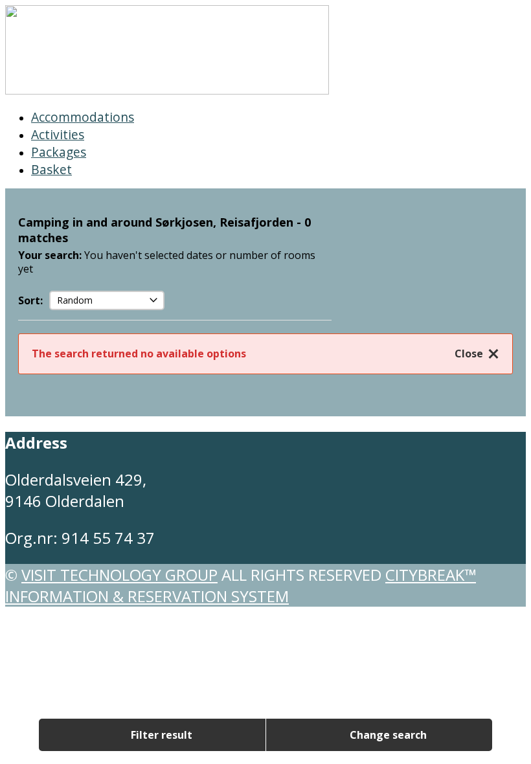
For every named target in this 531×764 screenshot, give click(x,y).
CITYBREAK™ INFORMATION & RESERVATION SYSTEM (240, 585)
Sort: (30, 300)
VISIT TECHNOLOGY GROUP (119, 574)
